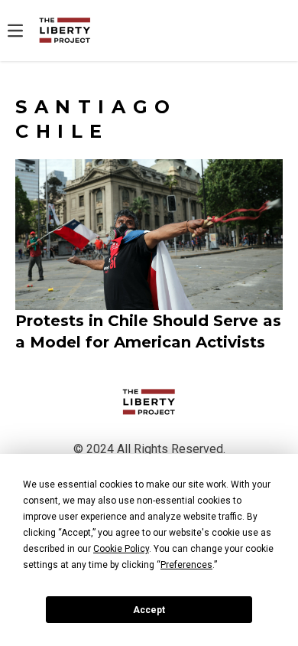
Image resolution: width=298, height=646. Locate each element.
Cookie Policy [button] (121, 548)
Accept (149, 610)
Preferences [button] (186, 565)
